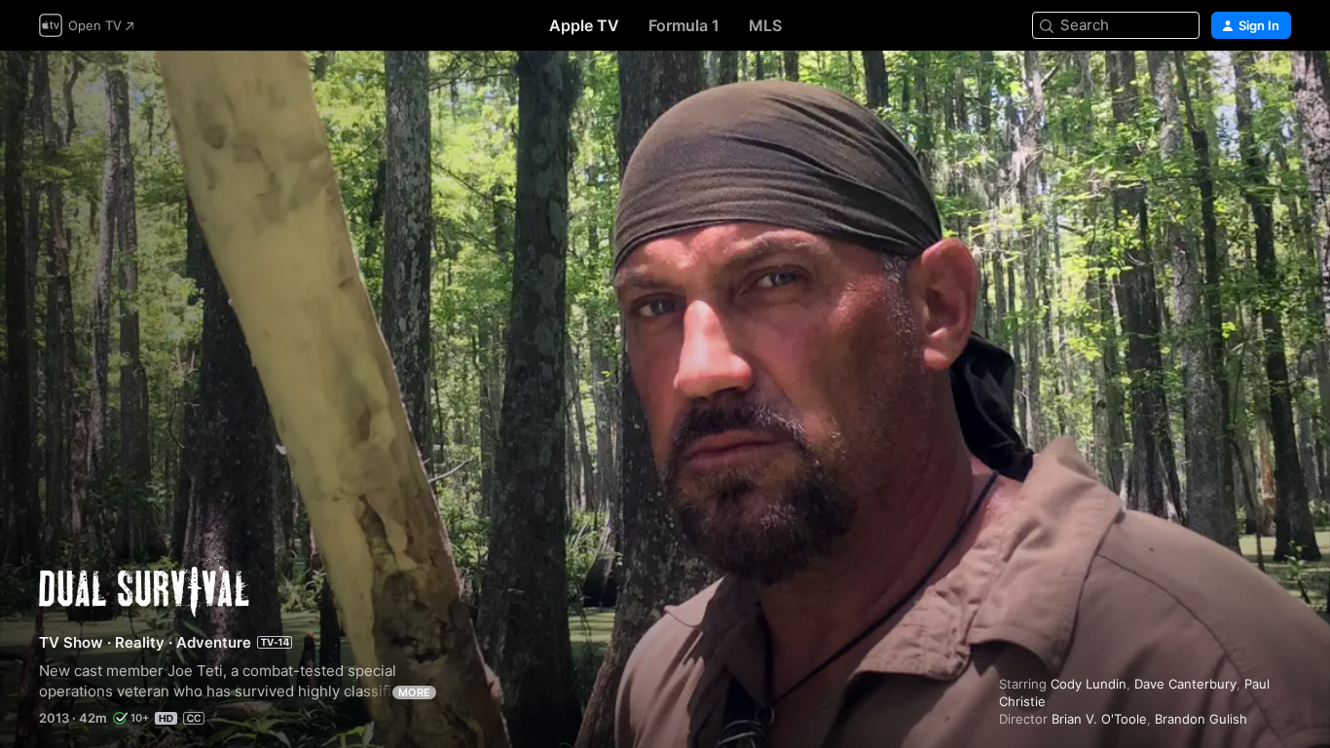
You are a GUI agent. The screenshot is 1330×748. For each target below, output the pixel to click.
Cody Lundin (1089, 684)
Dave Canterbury (1185, 684)
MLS (765, 25)
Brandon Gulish (1201, 719)
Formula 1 (684, 25)
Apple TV (584, 25)
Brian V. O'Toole (1099, 719)
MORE (414, 692)
